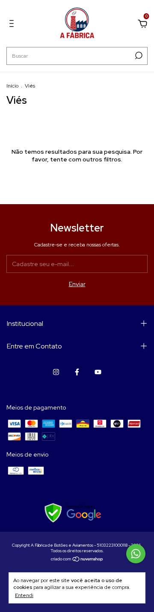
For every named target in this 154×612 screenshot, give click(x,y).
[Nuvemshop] (77, 559)
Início (12, 85)
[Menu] (13, 25)
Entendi (24, 595)
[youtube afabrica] (98, 372)
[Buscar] (137, 55)
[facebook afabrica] (77, 372)
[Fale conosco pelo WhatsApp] (135, 553)
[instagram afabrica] (56, 372)
